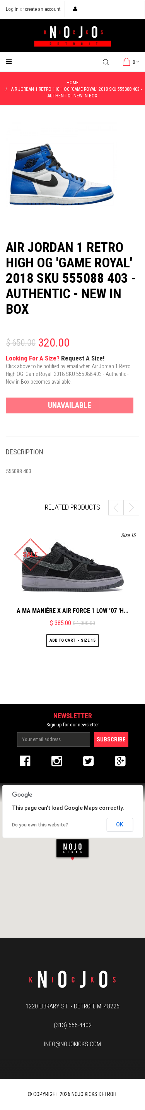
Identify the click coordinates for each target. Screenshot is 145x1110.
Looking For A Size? (68, 369)
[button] (72, 849)
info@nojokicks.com (72, 1044)
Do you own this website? (40, 825)
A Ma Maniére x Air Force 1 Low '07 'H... (72, 610)
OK (119, 824)
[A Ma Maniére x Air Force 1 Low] (72, 566)
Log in (12, 9)
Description (24, 452)
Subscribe (111, 739)
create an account (43, 9)
